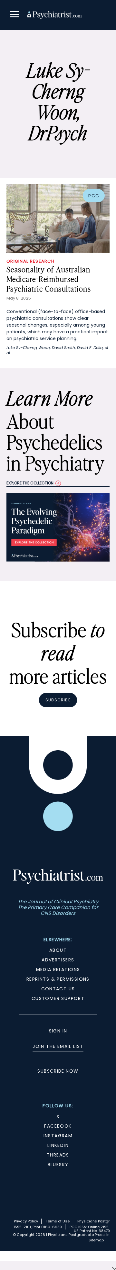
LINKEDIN (58, 1145)
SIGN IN (58, 1031)
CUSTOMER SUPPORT (58, 998)
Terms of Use (58, 1221)
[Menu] (14, 15)
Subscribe (58, 700)
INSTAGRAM (58, 1135)
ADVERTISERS (58, 960)
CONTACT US (58, 989)
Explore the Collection (29, 483)
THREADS (58, 1155)
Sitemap (96, 1240)
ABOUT (58, 950)
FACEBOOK (58, 1126)
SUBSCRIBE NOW (57, 1071)
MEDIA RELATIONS (58, 969)
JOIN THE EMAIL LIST (58, 1046)
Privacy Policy (26, 1221)
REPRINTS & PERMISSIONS (58, 979)
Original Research (30, 261)
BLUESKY (58, 1164)
